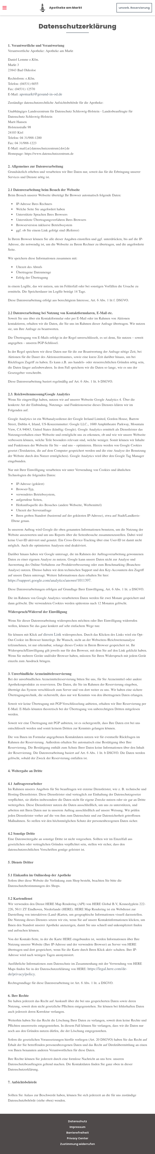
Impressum (77, 1127)
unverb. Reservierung (134, 8)
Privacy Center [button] (77, 1138)
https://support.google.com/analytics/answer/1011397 (49, 580)
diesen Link (52, 634)
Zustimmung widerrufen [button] (77, 1144)
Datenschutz (77, 1121)
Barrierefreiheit (77, 1133)
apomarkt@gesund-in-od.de (40, 94)
